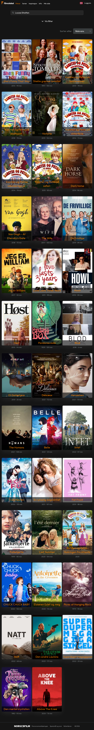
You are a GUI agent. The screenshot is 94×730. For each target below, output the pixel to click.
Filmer (17, 3)
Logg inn (87, 3)
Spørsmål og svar (56, 726)
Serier (24, 3)
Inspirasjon (33, 3)
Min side (47, 3)
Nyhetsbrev (68, 726)
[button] (81, 3)
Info (40, 3)
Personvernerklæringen (40, 726)
